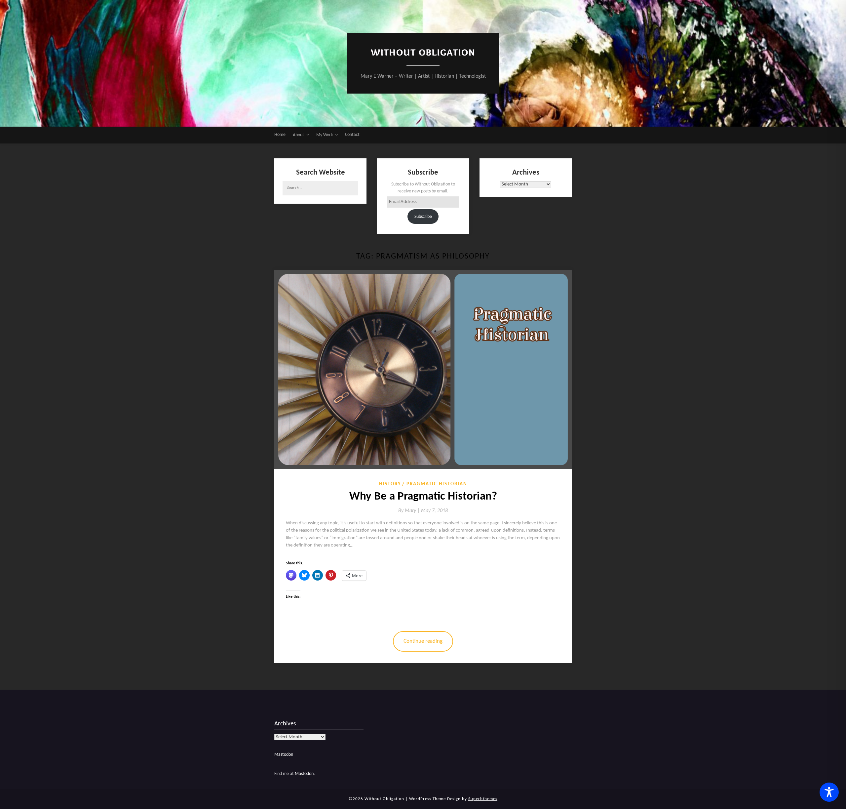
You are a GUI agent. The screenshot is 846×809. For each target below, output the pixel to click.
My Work (324, 135)
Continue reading (423, 641)
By (409, 510)
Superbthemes (482, 799)
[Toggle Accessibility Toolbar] (829, 792)
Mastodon (283, 754)
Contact (352, 134)
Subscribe (423, 216)
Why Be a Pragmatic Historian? (423, 497)
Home (280, 134)
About (298, 135)
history (390, 484)
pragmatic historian (436, 484)
